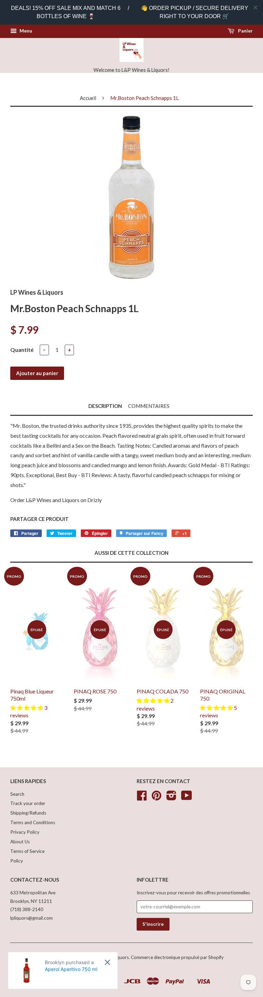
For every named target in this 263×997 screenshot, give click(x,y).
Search (17, 794)
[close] (255, 7)
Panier (245, 31)
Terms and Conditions (32, 822)
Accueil (88, 98)
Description (105, 406)
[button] (27, 707)
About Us (20, 841)
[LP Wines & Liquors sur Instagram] (171, 798)
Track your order (27, 803)
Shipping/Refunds (28, 813)
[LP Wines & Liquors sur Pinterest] (156, 798)
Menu (25, 31)
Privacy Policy (24, 832)
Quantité (22, 349)
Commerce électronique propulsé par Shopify (177, 957)
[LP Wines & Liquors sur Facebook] (142, 798)
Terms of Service (27, 851)
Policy (16, 861)
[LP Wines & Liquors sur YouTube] (186, 798)
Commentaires (149, 406)
